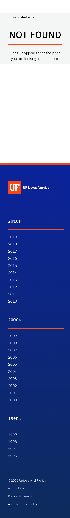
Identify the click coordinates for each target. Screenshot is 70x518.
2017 (12, 251)
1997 (12, 448)
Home (13, 17)
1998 (12, 441)
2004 (12, 371)
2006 (12, 357)
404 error (27, 17)
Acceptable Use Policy (23, 504)
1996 (12, 455)
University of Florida (32, 480)
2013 (12, 279)
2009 (12, 335)
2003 (12, 378)
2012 (12, 286)
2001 (12, 392)
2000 (12, 399)
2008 (12, 342)
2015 (12, 265)
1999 (12, 434)
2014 (12, 272)
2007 (12, 350)
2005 (12, 364)
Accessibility (16, 488)
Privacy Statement (20, 496)
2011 (12, 294)
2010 (12, 301)
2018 (12, 244)
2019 (12, 236)
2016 (12, 258)
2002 (12, 385)
